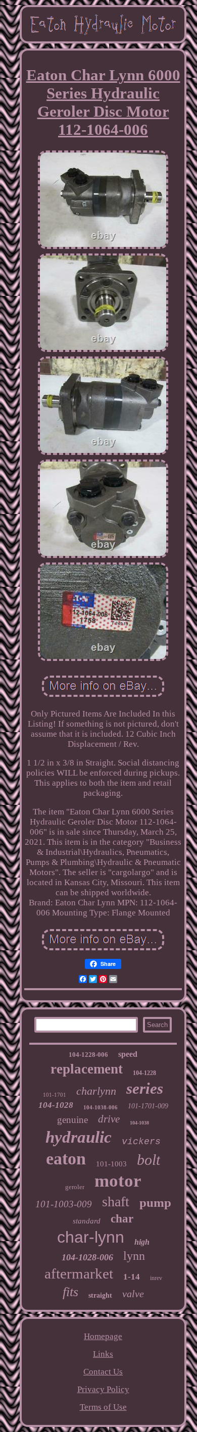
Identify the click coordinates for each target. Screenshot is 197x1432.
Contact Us (103, 1371)
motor (117, 1181)
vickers (141, 1142)
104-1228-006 (88, 1054)
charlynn (96, 1091)
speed (127, 1054)
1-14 (131, 1277)
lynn (134, 1255)
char (122, 1218)
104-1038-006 (100, 1107)
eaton (66, 1158)
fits (70, 1292)
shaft (115, 1201)
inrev (156, 1278)
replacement (87, 1069)
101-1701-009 (148, 1106)
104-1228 (144, 1073)
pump (155, 1202)
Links (103, 1354)
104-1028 (55, 1105)
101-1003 (111, 1164)
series (144, 1088)
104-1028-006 (87, 1257)
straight (100, 1295)
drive (109, 1119)
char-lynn (90, 1237)
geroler (74, 1187)
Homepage (103, 1336)
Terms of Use (103, 1407)
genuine (72, 1119)
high (142, 1242)
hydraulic (78, 1137)
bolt (148, 1159)
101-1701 (54, 1095)
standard (87, 1221)
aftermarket (78, 1273)
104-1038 (139, 1123)
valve (133, 1293)
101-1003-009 (63, 1204)
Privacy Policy (103, 1389)
